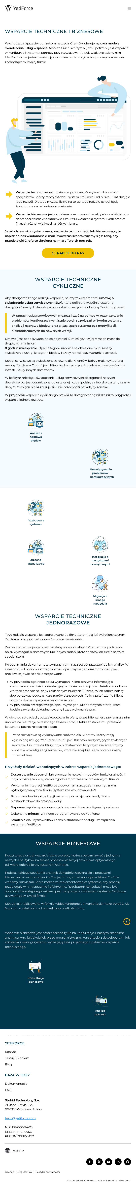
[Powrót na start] (19, 8)
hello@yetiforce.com (20, 1118)
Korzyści (11, 1052)
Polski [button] (16, 1151)
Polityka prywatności (47, 1171)
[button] (129, 8)
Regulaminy (25, 1171)
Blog (8, 1064)
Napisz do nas (70, 253)
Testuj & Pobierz (17, 1058)
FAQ (8, 1090)
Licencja (9, 1171)
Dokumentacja (16, 1084)
